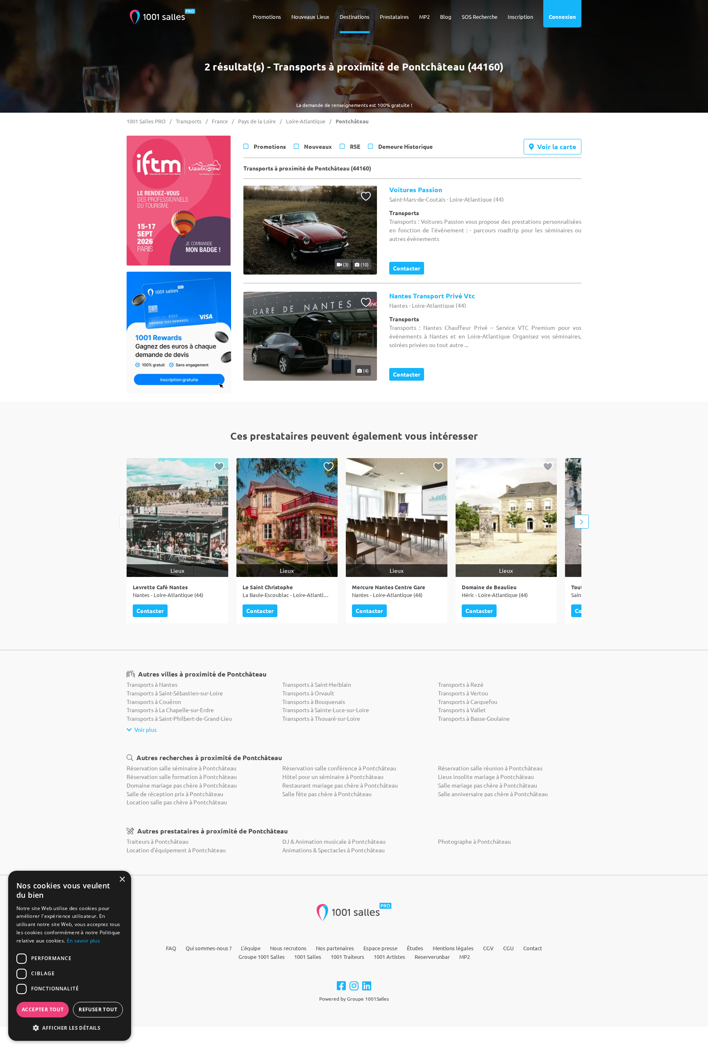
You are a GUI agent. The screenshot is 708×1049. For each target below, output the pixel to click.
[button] (69, 1028)
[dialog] (69, 956)
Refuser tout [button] (98, 1009)
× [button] (122, 879)
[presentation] (126, 522)
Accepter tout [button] (43, 1009)
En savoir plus (83, 940)
